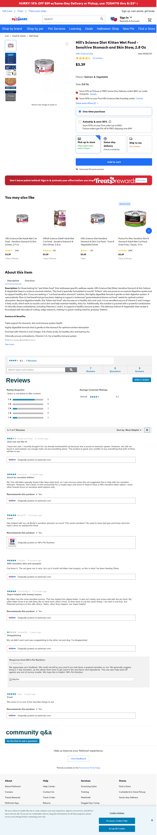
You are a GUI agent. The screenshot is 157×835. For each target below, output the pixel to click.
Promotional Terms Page (89, 768)
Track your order (37, 11)
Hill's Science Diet (84, 53)
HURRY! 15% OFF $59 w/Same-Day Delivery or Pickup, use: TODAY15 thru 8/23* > (78, 3)
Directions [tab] (30, 280)
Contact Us (48, 792)
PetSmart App (12, 803)
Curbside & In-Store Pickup (132, 792)
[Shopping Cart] (152, 20)
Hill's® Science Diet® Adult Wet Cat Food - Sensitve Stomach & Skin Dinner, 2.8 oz (58, 241)
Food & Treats (19, 36)
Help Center (49, 786)
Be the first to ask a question (22, 741)
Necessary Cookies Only (117, 821)
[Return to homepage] (19, 19)
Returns (46, 803)
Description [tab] (13, 280)
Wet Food (33, 36)
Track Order (49, 797)
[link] (13, 361)
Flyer (20, 11)
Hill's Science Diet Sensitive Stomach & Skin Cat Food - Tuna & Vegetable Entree (97, 241)
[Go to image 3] (10, 71)
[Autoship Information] (109, 121)
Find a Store (125, 786)
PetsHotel (85, 797)
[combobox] (73, 19)
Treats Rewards (12, 797)
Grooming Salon (89, 786)
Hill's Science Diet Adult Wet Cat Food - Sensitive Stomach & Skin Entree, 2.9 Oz (21, 241)
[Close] (152, 820)
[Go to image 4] (10, 83)
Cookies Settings (117, 813)
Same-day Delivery (128, 797)
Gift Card (7, 11)
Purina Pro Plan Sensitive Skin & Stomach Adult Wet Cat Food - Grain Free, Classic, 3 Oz (133, 241)
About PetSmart (13, 786)
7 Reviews (32, 360)
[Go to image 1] (10, 45)
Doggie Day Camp (90, 803)
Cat (7, 36)
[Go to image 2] (10, 58)
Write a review (143, 380)
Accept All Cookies (117, 828)
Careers (9, 792)
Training (85, 792)
